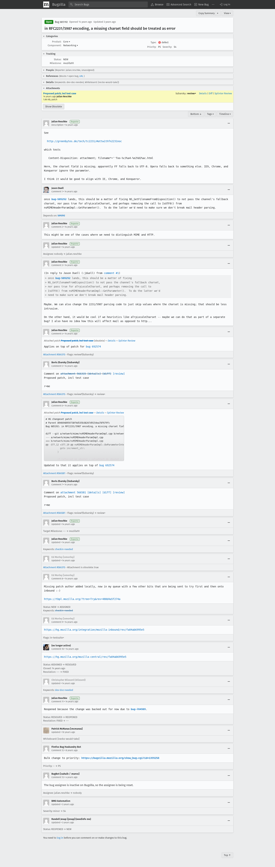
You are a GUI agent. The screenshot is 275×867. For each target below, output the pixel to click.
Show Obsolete (53, 106)
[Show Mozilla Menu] (46, 4)
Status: (57, 59)
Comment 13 (57, 777)
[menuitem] (157, 4)
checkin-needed (64, 549)
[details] (94, 373)
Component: (54, 45)
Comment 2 (57, 227)
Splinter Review (223, 93)
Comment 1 (57, 191)
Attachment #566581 (54, 473)
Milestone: (55, 63)
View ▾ (227, 13)
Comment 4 (57, 333)
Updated (55, 247)
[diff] (106, 373)
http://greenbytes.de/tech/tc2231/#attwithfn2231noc (84, 141)
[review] (119, 373)
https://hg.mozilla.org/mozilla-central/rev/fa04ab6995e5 (85, 656)
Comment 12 (57, 750)
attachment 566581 (73, 492)
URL (81, 76)
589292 (61, 215)
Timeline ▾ (225, 114)
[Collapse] (229, 123)
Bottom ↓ (196, 114)
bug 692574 (93, 346)
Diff (211, 93)
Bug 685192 (61, 22)
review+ (191, 93)
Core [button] (66, 41)
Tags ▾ (210, 114)
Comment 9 (57, 622)
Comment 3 (57, 265)
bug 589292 (58, 199)
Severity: (167, 46)
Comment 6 (57, 405)
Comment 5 (57, 366)
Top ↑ (227, 855)
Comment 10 (57, 649)
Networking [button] (70, 45)
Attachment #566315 (54, 354)
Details (203, 93)
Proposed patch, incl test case (59, 93)
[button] (225, 4)
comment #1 (111, 273)
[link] (84, 438)
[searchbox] (108, 4)
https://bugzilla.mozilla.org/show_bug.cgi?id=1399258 (120, 757)
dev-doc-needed (64, 690)
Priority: (151, 46)
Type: (153, 42)
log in (60, 837)
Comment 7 (57, 484)
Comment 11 (57, 701)
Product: (56, 41)
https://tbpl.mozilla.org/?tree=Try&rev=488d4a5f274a (82, 599)
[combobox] (108, 4)
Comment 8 (57, 578)
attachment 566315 (73, 373)
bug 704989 (138, 709)
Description (57, 125)
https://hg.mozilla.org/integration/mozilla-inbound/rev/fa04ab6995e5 (94, 629)
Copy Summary (206, 13)
